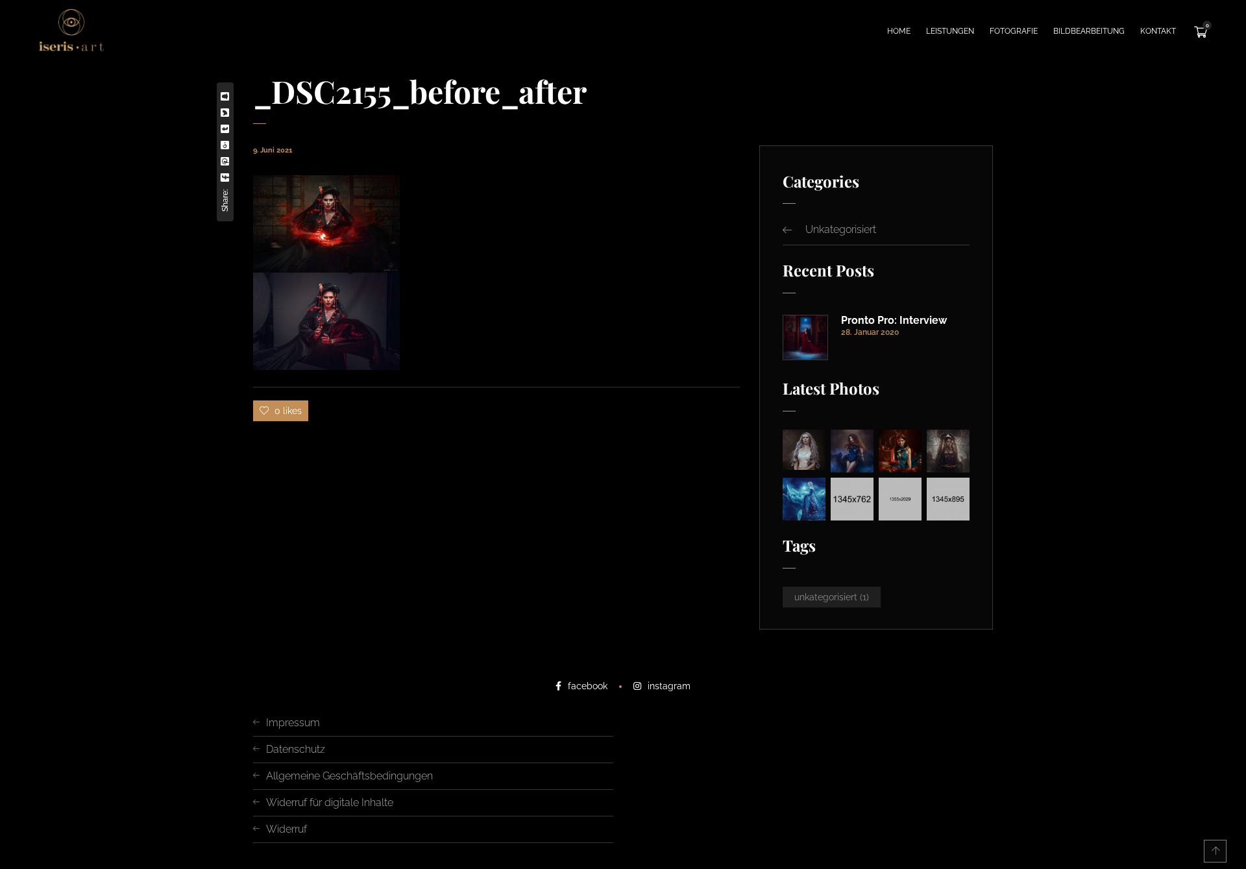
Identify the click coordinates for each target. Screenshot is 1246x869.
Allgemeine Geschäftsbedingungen (349, 776)
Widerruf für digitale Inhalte (329, 802)
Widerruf (286, 829)
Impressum (293, 722)
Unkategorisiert (840, 229)
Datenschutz (295, 749)
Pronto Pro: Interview (894, 320)
